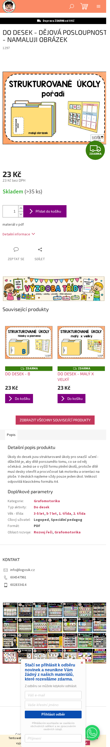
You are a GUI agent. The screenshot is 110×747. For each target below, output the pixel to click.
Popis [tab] (11, 434)
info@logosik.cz (22, 570)
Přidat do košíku (48, 211)
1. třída (65, 513)
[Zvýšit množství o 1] (20, 208)
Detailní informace (16, 234)
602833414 (18, 584)
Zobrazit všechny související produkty (55, 420)
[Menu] (98, 6)
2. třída (79, 513)
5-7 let (51, 513)
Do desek (41, 507)
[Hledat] (72, 6)
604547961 (18, 577)
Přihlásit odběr (53, 714)
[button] (92, 732)
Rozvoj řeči (43, 532)
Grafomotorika (47, 501)
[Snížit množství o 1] (20, 214)
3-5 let (39, 513)
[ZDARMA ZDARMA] (28, 342)
